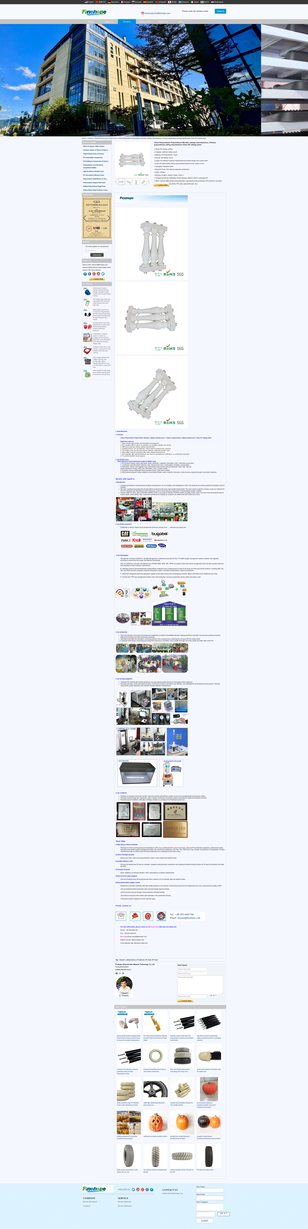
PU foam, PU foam (151, 960)
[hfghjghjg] (103, 274)
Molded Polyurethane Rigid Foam (106, 138)
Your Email (200, 1194)
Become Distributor (124, 1202)
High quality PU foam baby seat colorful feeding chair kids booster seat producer (101, 372)
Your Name (200, 1187)
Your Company (202, 1202)
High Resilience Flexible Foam (93, 171)
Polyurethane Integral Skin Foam (94, 182)
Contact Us (163, 21)
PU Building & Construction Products (95, 161)
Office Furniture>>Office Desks (93, 146)
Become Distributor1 (125, 1206)
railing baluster (131, 960)
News (181, 21)
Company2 (86, 1206)
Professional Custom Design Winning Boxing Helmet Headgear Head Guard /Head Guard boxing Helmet (102, 292)
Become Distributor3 (90, 1202)
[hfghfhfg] (98, 274)
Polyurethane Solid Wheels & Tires (95, 179)
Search (220, 11)
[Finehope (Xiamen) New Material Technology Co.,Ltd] (98, 11)
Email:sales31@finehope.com (157, 13)
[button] (305, 80)
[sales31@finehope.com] (120, 973)
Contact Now (97, 279)
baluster (122, 960)
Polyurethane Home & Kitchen (93, 154)
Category (90, 138)
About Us (109, 21)
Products (127, 21)
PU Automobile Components (93, 157)
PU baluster (141, 960)
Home (90, 21)
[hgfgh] (85, 274)
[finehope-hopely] (116, 973)
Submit (204, 1221)
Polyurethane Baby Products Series (95, 190)
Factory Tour (145, 21)
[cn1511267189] (123, 973)
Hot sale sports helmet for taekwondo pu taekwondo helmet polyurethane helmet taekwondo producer (101, 326)
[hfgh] (90, 274)
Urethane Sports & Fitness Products (95, 150)
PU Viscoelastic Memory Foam (93, 175)
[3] (154, 80)
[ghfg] (94, 274)
